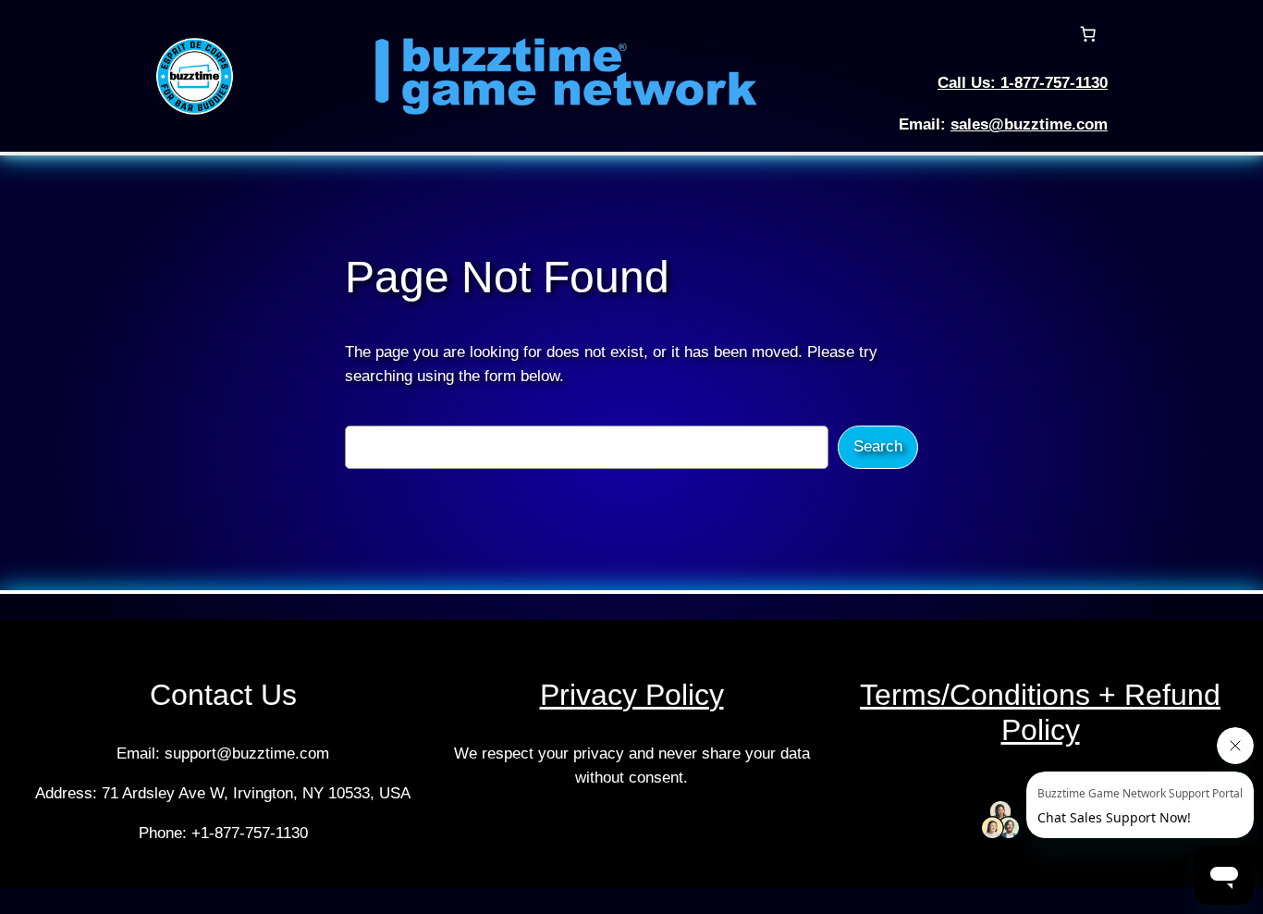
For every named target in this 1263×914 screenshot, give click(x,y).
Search (877, 446)
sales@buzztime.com (1029, 124)
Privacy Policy (632, 694)
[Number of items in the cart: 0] (1088, 34)
